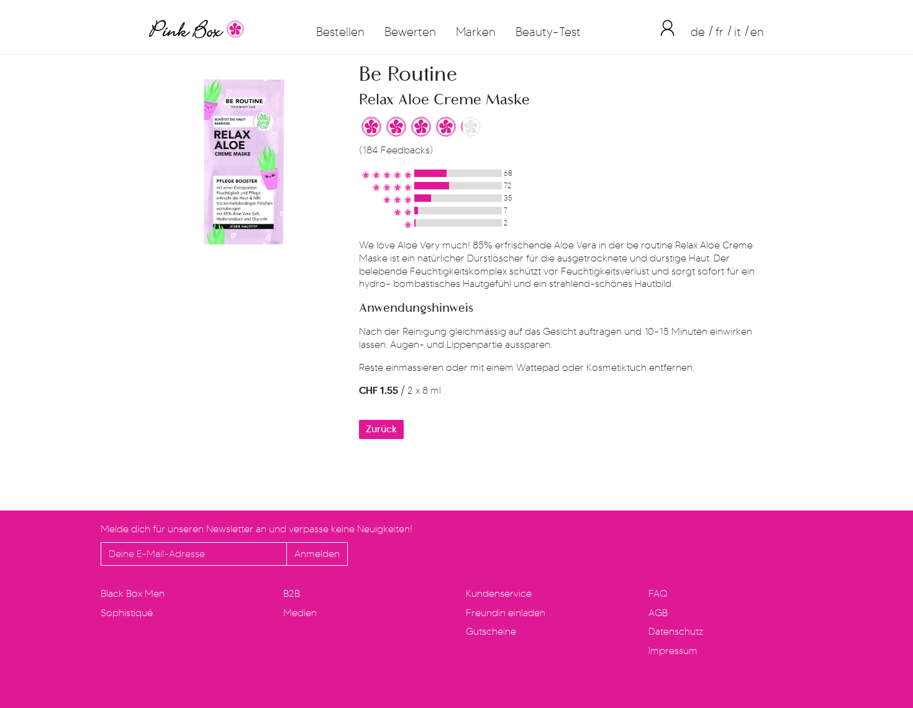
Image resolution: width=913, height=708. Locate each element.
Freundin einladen (505, 613)
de (698, 32)
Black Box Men (133, 593)
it (737, 32)
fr (719, 32)
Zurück (381, 429)
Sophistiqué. (128, 613)
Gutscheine (491, 631)
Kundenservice (499, 593)
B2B (291, 593)
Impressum (672, 650)
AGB (658, 613)
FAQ (658, 593)
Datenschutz (675, 631)
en (757, 32)
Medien (300, 613)
